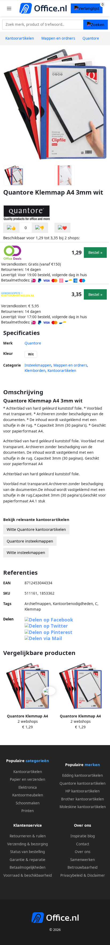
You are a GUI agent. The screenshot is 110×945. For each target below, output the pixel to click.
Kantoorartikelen (62, 370)
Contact (82, 844)
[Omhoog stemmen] (11, 228)
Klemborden (35, 370)
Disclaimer (96, 875)
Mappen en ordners (70, 365)
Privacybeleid (71, 875)
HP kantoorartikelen (82, 791)
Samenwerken (82, 859)
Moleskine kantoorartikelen (83, 806)
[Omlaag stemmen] (40, 228)
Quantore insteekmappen (30, 541)
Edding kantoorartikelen (82, 775)
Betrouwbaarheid (82, 867)
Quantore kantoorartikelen (82, 783)
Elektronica (27, 787)
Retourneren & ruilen (28, 836)
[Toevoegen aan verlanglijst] (62, 228)
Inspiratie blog (82, 836)
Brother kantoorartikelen (82, 799)
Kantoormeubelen (27, 795)
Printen (27, 810)
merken (92, 764)
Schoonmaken (28, 803)
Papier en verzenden (27, 779)
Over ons (82, 851)
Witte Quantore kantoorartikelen (36, 529)
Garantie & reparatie (27, 859)
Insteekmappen (38, 365)
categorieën (37, 760)
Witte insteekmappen (26, 552)
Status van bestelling (27, 851)
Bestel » (95, 252)
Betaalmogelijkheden (27, 867)
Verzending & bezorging (27, 844)
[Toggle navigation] (9, 8)
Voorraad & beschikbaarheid (27, 875)
